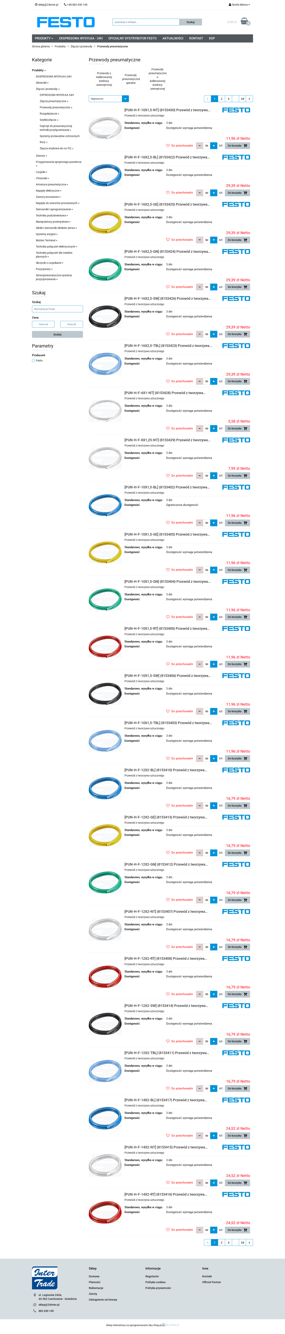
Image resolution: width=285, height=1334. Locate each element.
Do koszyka (235, 145)
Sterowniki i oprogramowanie (54, 209)
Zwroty (93, 1293)
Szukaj (57, 334)
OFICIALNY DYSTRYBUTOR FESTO (132, 38)
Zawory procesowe (47, 196)
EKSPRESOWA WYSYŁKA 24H (54, 76)
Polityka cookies (155, 1282)
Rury (43, 142)
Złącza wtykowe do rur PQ (56, 148)
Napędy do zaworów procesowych (57, 203)
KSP (212, 38)
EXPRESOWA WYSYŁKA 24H (57, 94)
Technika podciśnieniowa (51, 215)
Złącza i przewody (47, 88)
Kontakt (207, 1276)
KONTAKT (196, 38)
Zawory (41, 155)
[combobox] (109, 98)
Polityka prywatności (158, 1288)
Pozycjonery (43, 269)
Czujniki (41, 172)
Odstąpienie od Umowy (103, 1299)
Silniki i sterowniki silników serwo (56, 227)
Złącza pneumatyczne (53, 101)
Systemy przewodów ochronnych (60, 136)
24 (242, 98)
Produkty (38, 70)
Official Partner (211, 1282)
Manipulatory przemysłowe (52, 221)
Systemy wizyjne (46, 234)
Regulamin (152, 1276)
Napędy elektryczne (48, 190)
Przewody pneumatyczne (55, 107)
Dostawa (94, 1276)
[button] (93, 1269)
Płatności (94, 1282)
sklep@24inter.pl (49, 1304)
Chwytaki (42, 178)
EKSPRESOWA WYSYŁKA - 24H (81, 38)
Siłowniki (41, 82)
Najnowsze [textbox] (97, 98)
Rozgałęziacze (49, 113)
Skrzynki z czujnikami (49, 262)
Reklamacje (96, 1288)
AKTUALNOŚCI (172, 38)
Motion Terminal (46, 240)
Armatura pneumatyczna (51, 184)
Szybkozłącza (48, 119)
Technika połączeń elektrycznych (56, 246)
